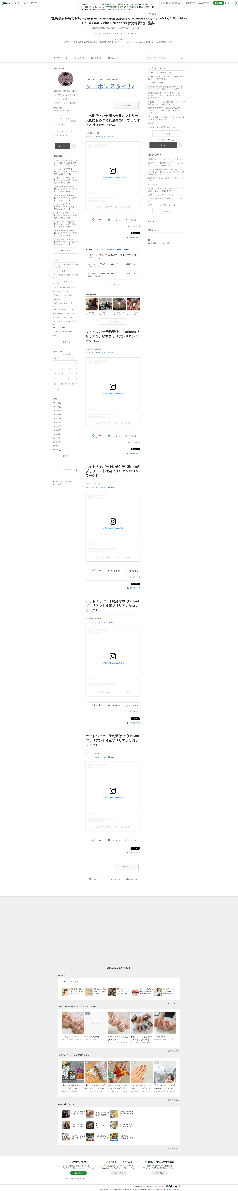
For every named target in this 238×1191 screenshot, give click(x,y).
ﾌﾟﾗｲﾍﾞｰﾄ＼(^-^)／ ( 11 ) (62, 295)
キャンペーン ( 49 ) (61, 271)
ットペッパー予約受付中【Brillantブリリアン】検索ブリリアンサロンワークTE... (112, 336)
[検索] (181, 58)
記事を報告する (135, 237)
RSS (152, 240)
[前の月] (60, 354)
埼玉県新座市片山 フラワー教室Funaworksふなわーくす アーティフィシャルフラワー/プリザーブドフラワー (166, 95)
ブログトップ (62, 58)
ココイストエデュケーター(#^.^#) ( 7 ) (63, 282)
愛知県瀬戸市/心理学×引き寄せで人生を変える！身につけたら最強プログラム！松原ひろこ (166, 88)
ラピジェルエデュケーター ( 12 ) (65, 304)
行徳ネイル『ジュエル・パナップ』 (161, 195)
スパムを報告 (104, 1189)
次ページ (126, 105)
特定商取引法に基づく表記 (162, 1189)
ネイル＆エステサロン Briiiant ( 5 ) (65, 276)
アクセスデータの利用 (142, 1189)
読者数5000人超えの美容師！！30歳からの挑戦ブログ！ (166, 179)
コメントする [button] (116, 220)
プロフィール (60, 103)
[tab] (67, 982)
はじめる (78, 1173)
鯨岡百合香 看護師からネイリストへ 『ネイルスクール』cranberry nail (166, 164)
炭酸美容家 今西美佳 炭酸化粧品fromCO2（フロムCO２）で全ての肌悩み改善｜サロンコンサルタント (165, 110)
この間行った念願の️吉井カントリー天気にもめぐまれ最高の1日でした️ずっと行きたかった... (113, 120)
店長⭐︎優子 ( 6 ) (59, 299)
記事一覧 (81, 58)
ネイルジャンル (59, 124)
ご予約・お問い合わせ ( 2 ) (63, 331)
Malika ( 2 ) (57, 335)
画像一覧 (98, 58)
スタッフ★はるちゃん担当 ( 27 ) (65, 322)
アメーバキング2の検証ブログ (159, 72)
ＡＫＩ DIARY (155, 184)
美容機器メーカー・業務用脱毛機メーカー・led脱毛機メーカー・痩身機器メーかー (166, 103)
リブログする (133, 220)
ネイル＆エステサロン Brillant (102, 137)
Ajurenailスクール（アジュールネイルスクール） (165, 200)
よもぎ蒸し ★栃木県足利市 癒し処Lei (162, 127)
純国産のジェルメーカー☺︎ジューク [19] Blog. (166, 159)
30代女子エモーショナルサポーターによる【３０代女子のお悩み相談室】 (166, 118)
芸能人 (77, 982)
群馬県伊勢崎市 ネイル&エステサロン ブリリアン (65, 95)
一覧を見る (166, 134)
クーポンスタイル (110, 86)
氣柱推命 (151, 123)
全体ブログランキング (62, 118)
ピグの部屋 (72, 103)
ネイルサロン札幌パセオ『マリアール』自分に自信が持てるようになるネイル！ (166, 189)
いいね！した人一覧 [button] (133, 226)
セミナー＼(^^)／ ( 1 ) (61, 291)
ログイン (231, 3)
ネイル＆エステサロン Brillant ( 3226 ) (65, 265)
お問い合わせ (116, 1189)
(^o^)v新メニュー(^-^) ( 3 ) (63, 317)
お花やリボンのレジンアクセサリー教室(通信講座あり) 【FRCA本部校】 (166, 77)
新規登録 (218, 3)
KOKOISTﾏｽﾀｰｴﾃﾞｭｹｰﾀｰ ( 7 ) (64, 313)
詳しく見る (119, 1173)
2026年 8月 (66, 354)
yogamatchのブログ (156, 83)
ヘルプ (177, 1189)
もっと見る (112, 285)
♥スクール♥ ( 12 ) (60, 328)
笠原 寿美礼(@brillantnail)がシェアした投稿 (113, 207)
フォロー (164, 145)
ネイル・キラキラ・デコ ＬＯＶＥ (161, 205)
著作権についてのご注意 (160, 243)
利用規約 (128, 1189)
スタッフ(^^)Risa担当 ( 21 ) (64, 287)
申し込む (159, 1173)
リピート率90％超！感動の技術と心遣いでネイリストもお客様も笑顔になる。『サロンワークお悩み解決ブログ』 (166, 171)
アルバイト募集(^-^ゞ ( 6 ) (63, 309)
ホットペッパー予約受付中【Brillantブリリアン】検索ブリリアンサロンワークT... (112, 470)
